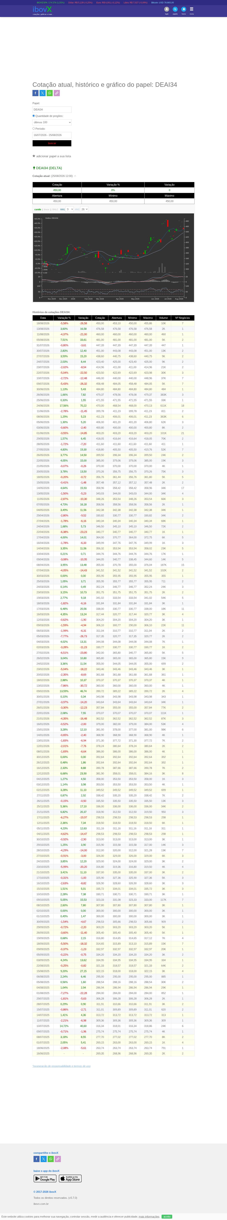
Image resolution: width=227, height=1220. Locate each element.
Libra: (115, 2)
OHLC (55, 209)
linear (46, 209)
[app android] (45, 1178)
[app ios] (70, 1178)
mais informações (149, 1216)
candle (37, 209)
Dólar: (60, 2)
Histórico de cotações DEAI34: (51, 312)
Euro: (87, 2)
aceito (167, 1216)
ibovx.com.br (41, 1203)
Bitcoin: (142, 2)
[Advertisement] (113, 49)
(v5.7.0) (72, 1197)
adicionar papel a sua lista (53, 156)
